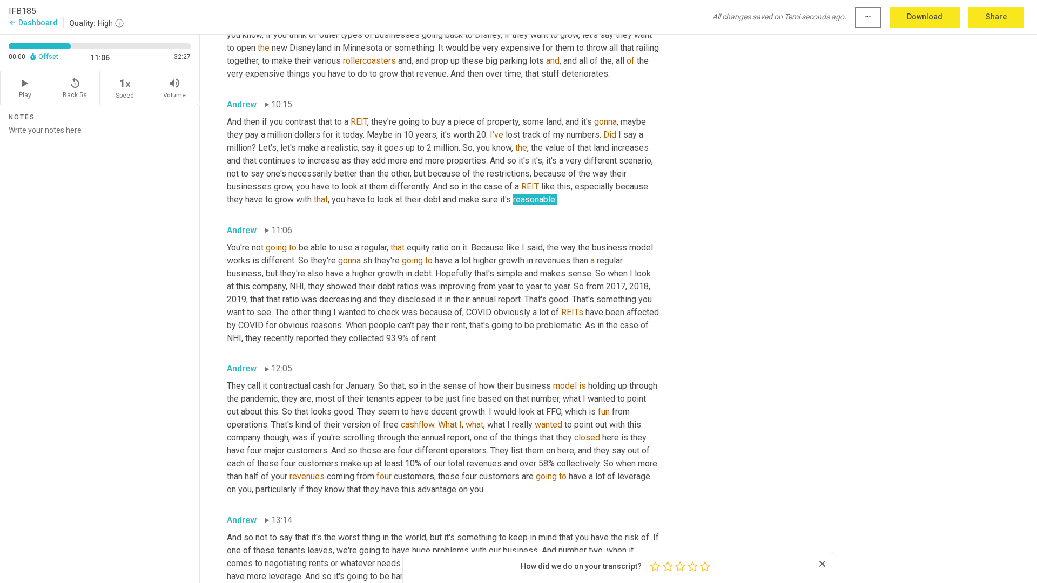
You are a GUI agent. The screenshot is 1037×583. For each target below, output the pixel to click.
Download (924, 16)
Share (996, 16)
